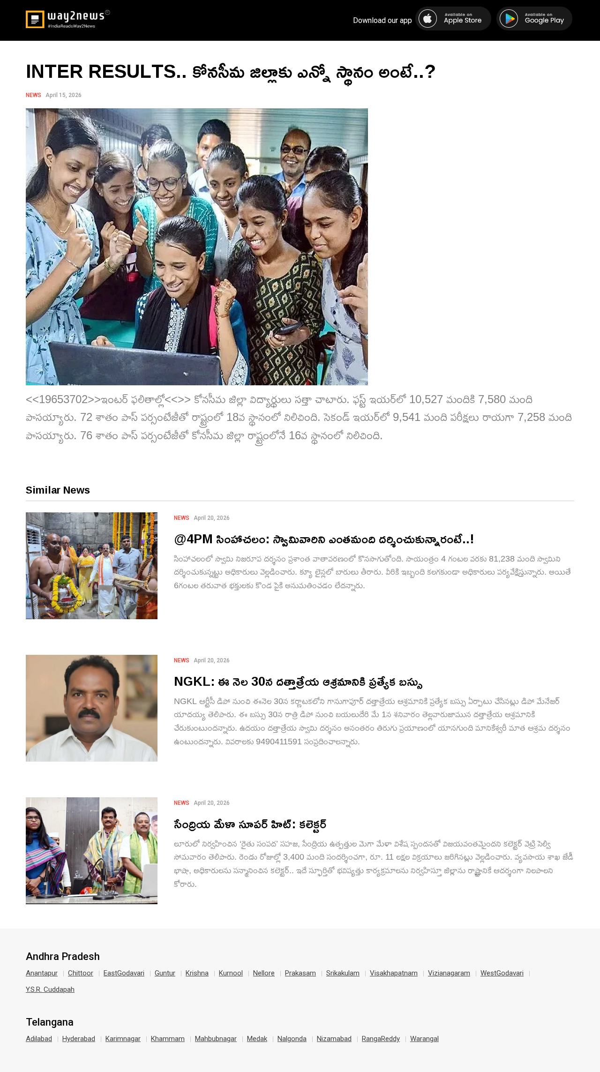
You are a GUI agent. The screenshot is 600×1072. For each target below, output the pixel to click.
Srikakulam (343, 973)
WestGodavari (502, 973)
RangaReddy (381, 1039)
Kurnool (231, 973)
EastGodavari (124, 973)
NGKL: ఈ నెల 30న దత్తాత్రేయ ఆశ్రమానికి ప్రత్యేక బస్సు (298, 681)
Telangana (50, 1022)
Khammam (168, 1039)
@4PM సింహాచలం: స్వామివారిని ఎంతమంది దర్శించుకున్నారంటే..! (324, 538)
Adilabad (39, 1039)
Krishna (197, 973)
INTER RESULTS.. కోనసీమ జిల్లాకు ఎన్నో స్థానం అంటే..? (231, 71)
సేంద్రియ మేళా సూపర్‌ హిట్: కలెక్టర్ (250, 823)
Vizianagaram (449, 973)
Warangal (424, 1039)
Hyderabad (78, 1039)
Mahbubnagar (216, 1039)
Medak (257, 1039)
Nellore (264, 973)
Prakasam (300, 973)
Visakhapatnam (394, 973)
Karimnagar (123, 1039)
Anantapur (42, 973)
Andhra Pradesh (63, 956)
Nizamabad (334, 1039)
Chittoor (80, 973)
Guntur (165, 973)
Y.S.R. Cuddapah (50, 989)
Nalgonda (292, 1039)
